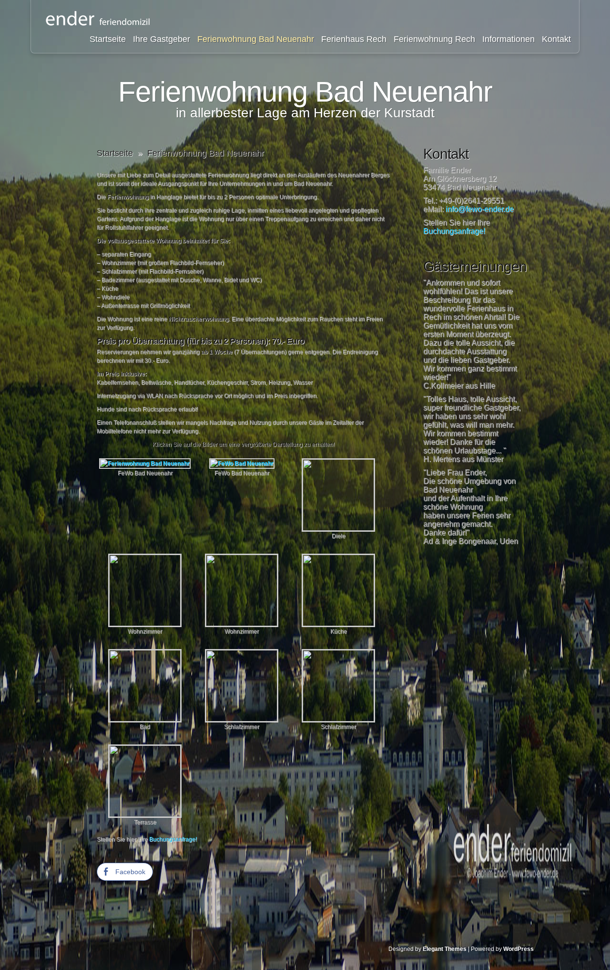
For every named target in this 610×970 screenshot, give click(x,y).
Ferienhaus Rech (353, 39)
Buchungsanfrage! (173, 839)
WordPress (518, 949)
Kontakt (556, 39)
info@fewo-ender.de (480, 209)
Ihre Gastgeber (161, 39)
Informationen (508, 39)
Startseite (108, 39)
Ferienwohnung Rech (434, 39)
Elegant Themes (445, 949)
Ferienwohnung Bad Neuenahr (255, 39)
